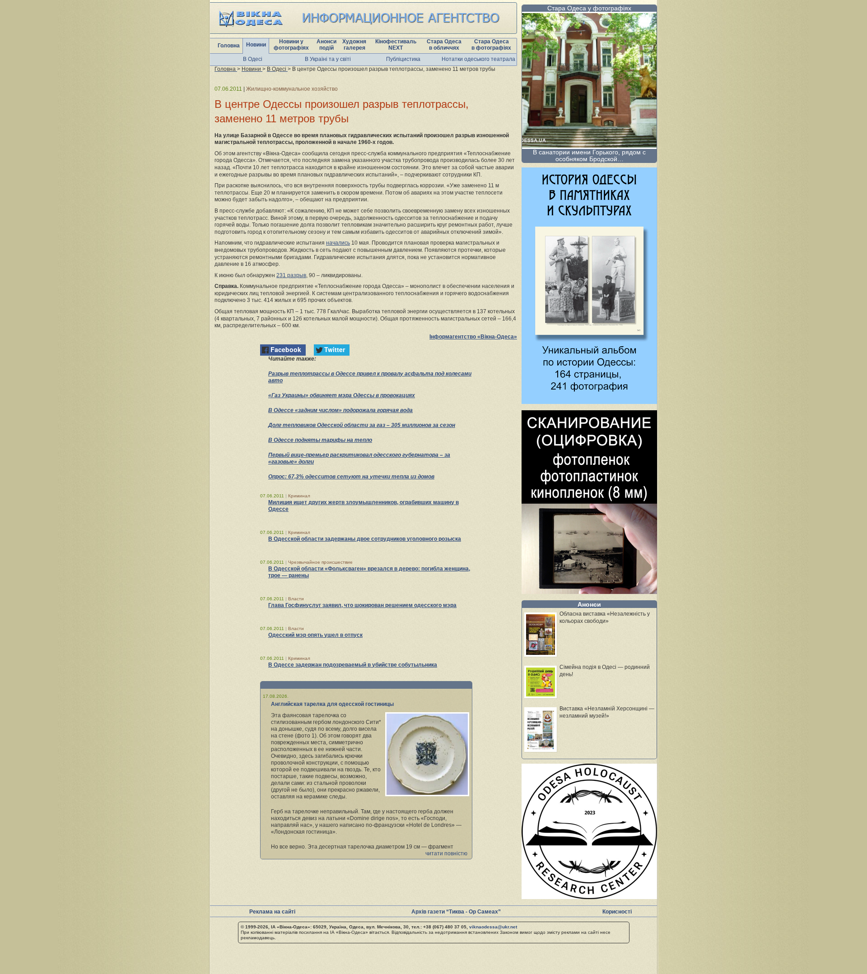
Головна (229, 45)
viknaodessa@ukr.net (493, 926)
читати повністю (446, 853)
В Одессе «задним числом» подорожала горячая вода (340, 410)
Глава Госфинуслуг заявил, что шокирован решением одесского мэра (362, 605)
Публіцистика (403, 59)
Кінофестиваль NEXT (395, 44)
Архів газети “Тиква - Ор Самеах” (456, 912)
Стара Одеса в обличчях (444, 44)
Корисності (617, 912)
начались (338, 243)
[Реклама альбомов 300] (589, 401)
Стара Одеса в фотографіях (491, 44)
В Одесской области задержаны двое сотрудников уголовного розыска (364, 539)
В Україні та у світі (328, 59)
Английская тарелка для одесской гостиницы (332, 704)
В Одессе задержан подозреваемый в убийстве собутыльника (352, 665)
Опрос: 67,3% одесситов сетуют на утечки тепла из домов (351, 476)
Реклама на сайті (272, 912)
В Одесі (252, 59)
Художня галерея (354, 44)
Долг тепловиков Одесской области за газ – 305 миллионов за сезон (361, 425)
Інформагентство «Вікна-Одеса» (473, 337)
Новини (256, 45)
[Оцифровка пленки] (589, 591)
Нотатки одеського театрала (478, 59)
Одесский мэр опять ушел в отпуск (315, 635)
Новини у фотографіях (291, 44)
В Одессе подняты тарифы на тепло (320, 440)
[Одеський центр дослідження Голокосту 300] (589, 896)
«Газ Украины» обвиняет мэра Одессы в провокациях (341, 395)
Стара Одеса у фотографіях (589, 8)
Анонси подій (326, 44)
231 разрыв (291, 275)
